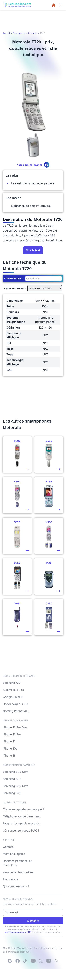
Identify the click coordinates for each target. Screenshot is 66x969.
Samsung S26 (12, 779)
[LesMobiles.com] (17, 4)
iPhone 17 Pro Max (15, 727)
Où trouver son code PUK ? (21, 830)
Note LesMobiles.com (33, 164)
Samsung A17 (11, 682)
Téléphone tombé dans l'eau (21, 816)
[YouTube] (33, 961)
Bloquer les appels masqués (21, 823)
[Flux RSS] (56, 961)
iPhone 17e (10, 748)
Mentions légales (14, 854)
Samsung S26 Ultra (15, 772)
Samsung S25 (12, 793)
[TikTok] (25, 961)
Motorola (32, 33)
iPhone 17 (9, 741)
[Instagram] (48, 961)
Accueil (6, 33)
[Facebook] (17, 961)
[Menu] (61, 5)
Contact (8, 846)
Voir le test (33, 250)
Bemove (25, 951)
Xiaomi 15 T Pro (13, 690)
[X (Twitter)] (41, 961)
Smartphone (19, 33)
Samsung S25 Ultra (15, 786)
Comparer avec (13, 278)
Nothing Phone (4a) (16, 711)
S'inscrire (33, 921)
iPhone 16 (9, 755)
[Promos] (54, 5)
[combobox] (42, 278)
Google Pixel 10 (13, 697)
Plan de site (10, 879)
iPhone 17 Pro (12, 734)
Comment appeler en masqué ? (23, 809)
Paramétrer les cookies (18, 872)
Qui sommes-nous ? (16, 886)
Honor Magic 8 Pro (15, 704)
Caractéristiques (15, 288)
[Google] (10, 961)
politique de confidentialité (18, 932)
